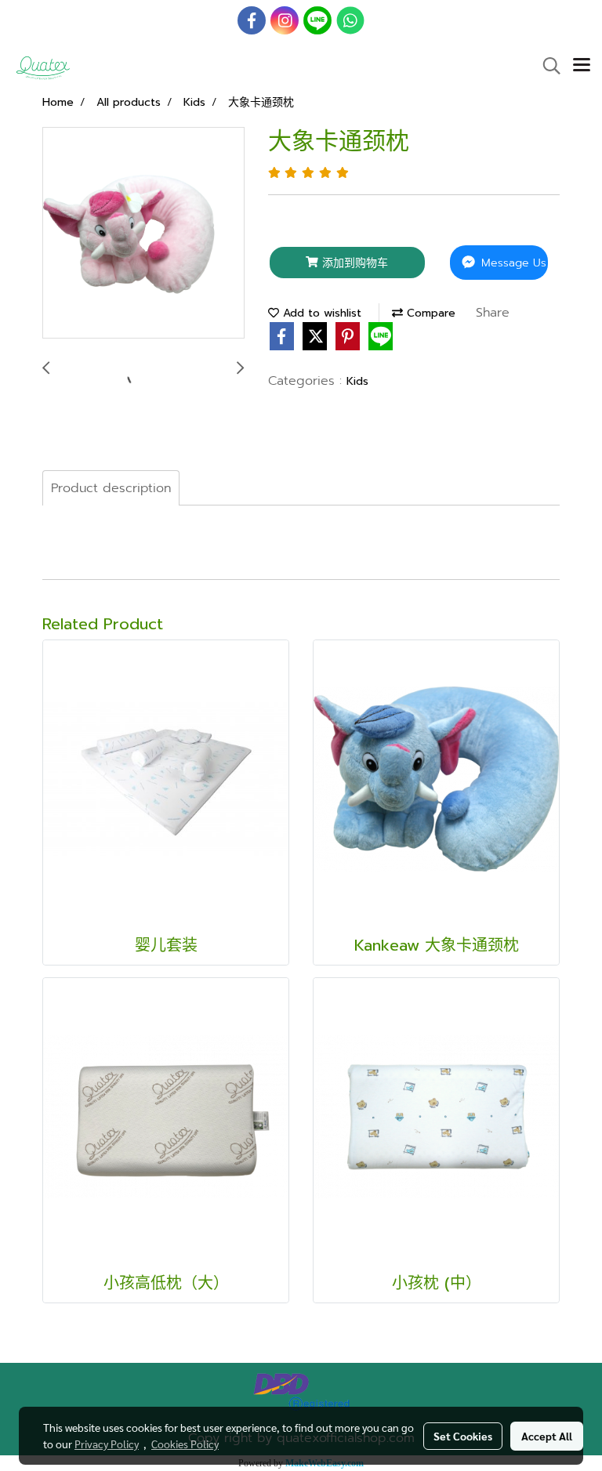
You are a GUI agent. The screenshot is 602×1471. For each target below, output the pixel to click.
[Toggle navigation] (581, 66)
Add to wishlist (320, 313)
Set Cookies (462, 1436)
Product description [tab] (111, 488)
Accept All (546, 1436)
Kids (357, 381)
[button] (546, 65)
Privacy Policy (106, 1444)
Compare (429, 313)
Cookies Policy (185, 1444)
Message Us (511, 263)
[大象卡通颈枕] (143, 233)
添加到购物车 (353, 263)
